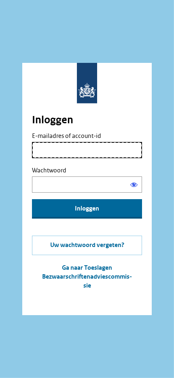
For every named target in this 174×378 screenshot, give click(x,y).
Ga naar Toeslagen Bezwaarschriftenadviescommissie (87, 277)
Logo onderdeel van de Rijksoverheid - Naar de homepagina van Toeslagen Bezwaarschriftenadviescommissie (87, 83)
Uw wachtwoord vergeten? (87, 245)
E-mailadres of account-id (66, 136)
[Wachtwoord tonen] (134, 184)
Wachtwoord (49, 170)
